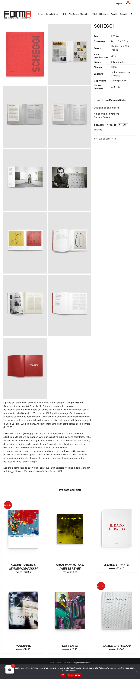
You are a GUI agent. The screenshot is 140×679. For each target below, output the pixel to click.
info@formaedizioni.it (81, 663)
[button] (131, 14)
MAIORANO (23, 645)
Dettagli (23, 530)
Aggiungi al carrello (63, 530)
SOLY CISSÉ (70, 645)
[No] (136, 671)
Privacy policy (74, 675)
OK (62, 675)
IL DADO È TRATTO (116, 564)
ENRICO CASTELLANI (117, 645)
